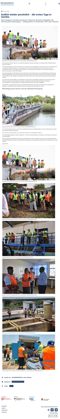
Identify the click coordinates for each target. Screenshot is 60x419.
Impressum (4, 412)
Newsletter (4, 406)
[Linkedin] (52, 409)
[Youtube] (56, 409)
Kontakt (3, 408)
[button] (29, 4)
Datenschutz (4, 410)
